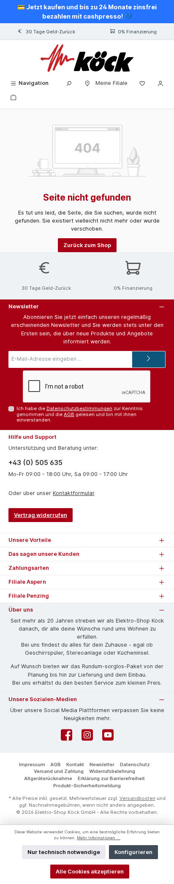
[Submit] (149, 359)
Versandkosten (137, 798)
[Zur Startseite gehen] (87, 58)
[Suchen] (69, 83)
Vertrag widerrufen (40, 515)
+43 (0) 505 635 (35, 462)
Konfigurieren (133, 852)
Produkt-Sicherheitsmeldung (87, 786)
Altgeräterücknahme (48, 778)
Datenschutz (135, 764)
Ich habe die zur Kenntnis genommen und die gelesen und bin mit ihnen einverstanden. (79, 414)
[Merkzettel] (142, 83)
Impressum (32, 764)
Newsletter (102, 764)
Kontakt (75, 764)
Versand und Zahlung (59, 771)
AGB (69, 414)
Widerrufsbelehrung (112, 771)
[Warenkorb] (13, 97)
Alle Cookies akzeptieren (90, 871)
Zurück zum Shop (87, 245)
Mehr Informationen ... (98, 837)
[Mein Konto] (160, 83)
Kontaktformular (73, 493)
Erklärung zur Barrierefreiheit (111, 778)
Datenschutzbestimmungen (79, 408)
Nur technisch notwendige (63, 852)
